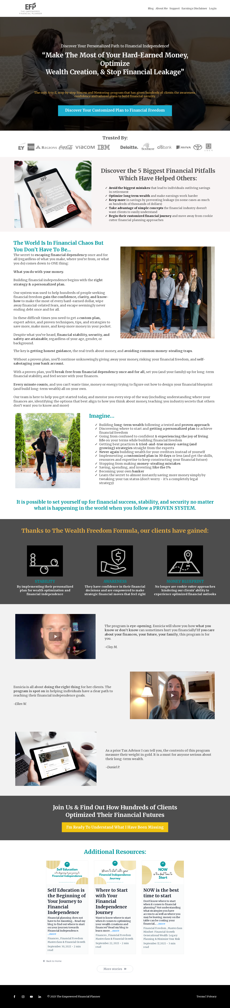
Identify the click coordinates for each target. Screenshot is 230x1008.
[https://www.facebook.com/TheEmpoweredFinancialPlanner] (14, 996)
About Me (162, 8)
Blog (151, 8)
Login (213, 8)
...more (52, 934)
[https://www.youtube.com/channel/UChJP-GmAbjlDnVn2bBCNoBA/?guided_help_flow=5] (31, 996)
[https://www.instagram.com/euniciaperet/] (23, 996)
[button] (67, 907)
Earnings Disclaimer (194, 8)
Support (174, 8)
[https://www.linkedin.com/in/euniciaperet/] (39, 996)
